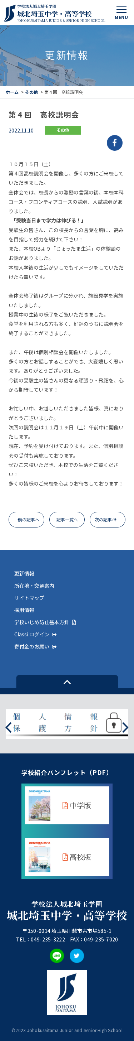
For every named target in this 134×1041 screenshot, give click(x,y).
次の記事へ (105, 519)
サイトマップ (29, 597)
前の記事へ (28, 519)
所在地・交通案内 (34, 585)
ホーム (12, 92)
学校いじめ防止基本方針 (41, 622)
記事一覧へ (67, 519)
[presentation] (8, 726)
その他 (31, 92)
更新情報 (24, 573)
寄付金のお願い (31, 646)
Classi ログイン (31, 634)
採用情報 (24, 609)
